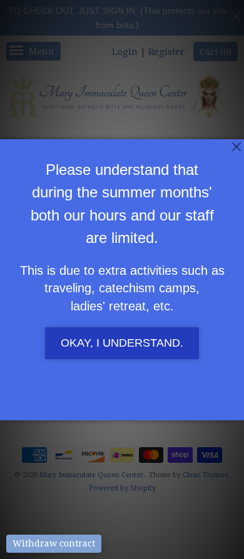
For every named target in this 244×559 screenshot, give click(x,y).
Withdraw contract (54, 543)
